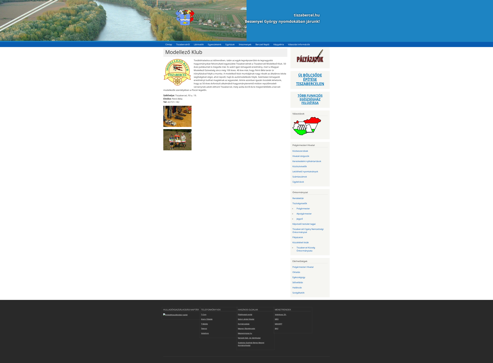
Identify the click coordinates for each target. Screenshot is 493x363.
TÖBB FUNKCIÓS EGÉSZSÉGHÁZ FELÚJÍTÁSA (310, 99)
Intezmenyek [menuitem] (245, 44)
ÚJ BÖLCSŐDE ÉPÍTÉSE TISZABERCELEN (310, 79)
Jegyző (300, 218)
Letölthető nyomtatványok (305, 171)
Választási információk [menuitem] (299, 44)
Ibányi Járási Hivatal (246, 319)
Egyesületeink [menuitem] (214, 44)
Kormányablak (243, 324)
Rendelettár (298, 198)
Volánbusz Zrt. (280, 314)
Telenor (204, 328)
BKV (276, 328)
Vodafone (205, 333)
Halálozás (297, 287)
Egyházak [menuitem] (230, 44)
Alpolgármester (304, 213)
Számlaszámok (299, 176)
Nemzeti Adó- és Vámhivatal (249, 338)
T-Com (203, 314)
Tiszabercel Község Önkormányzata (306, 249)
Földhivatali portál (245, 314)
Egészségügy (298, 277)
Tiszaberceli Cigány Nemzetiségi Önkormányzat (308, 231)
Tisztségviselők (299, 203)
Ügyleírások (298, 181)
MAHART (278, 324)
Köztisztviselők (299, 166)
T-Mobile (204, 324)
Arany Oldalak (206, 319)
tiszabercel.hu (307, 14)
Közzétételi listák (300, 242)
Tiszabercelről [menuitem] (183, 44)
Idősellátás (297, 282)
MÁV (277, 319)
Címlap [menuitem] (168, 44)
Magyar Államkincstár (246, 328)
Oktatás (296, 272)
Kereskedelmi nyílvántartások (306, 161)
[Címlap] (184, 18)
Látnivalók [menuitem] (199, 44)
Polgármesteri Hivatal (303, 267)
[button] (177, 73)
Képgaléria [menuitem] (278, 44)
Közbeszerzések (300, 151)
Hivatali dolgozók (300, 156)
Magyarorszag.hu (245, 333)
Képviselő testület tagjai (304, 224)
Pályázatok (297, 237)
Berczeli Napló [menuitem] (262, 44)
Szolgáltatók (298, 292)
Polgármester (303, 208)
